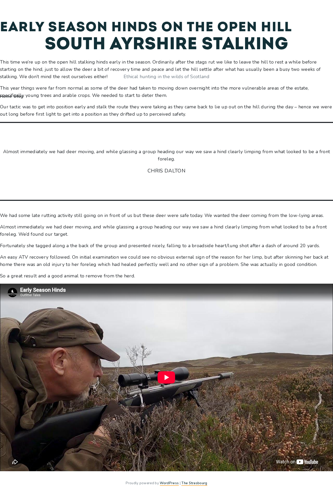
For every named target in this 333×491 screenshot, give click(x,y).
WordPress (169, 483)
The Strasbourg (194, 483)
